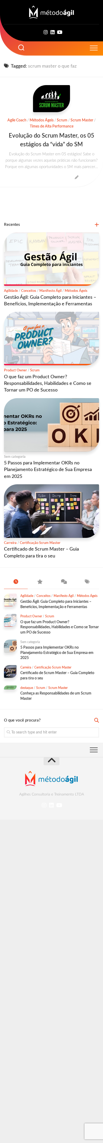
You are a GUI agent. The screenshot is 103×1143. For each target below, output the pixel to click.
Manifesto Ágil (50, 291)
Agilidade (11, 291)
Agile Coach (16, 120)
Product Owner (15, 370)
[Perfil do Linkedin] (52, 32)
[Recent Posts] (16, 582)
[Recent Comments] (63, 582)
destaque (26, 687)
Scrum (62, 120)
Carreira (10, 543)
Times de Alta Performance (51, 126)
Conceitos (28, 291)
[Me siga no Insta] (45, 32)
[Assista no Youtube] (59, 32)
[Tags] (87, 582)
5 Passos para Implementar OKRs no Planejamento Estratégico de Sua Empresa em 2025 (48, 470)
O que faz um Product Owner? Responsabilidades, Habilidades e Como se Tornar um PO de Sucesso (47, 384)
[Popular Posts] (40, 582)
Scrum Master (82, 120)
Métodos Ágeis (42, 120)
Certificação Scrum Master (40, 543)
